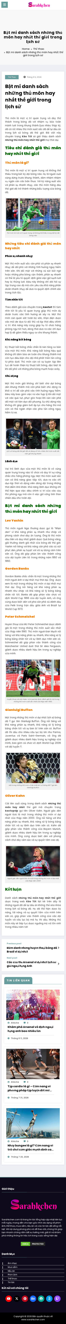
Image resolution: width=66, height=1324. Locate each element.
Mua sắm (12, 1267)
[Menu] (4, 5)
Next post (12, 958)
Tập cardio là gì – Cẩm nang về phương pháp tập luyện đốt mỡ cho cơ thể (29, 1088)
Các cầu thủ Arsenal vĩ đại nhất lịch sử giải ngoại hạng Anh (31, 964)
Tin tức (11, 1282)
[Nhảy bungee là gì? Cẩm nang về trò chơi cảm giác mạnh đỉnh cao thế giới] (33, 1123)
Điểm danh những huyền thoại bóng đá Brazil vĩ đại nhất (32, 949)
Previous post (14, 943)
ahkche (15, 1022)
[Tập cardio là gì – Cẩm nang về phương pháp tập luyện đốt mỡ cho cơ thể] (33, 1063)
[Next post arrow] (58, 964)
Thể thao (12, 77)
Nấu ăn (11, 1271)
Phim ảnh (12, 1274)
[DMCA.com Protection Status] (33, 1243)
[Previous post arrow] (58, 948)
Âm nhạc (12, 1263)
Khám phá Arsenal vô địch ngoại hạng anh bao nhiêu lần (30, 1029)
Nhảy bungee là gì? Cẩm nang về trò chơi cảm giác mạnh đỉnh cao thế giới (30, 1148)
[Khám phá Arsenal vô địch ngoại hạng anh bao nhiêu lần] (33, 1004)
